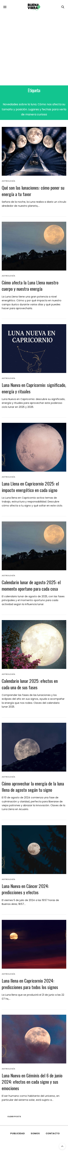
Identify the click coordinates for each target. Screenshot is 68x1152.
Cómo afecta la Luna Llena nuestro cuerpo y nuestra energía (30, 285)
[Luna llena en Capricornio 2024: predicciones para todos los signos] (34, 944)
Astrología (8, 181)
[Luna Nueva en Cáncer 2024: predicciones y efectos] (34, 849)
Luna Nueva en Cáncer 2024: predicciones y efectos (25, 889)
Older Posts (14, 1116)
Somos (35, 1133)
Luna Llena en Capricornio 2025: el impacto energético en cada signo (30, 486)
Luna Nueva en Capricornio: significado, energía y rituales (34, 388)
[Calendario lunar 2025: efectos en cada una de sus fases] (34, 644)
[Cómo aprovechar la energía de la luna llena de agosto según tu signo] (34, 747)
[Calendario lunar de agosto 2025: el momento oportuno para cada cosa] (34, 545)
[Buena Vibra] (34, 6)
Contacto (53, 1133)
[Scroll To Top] (62, 1146)
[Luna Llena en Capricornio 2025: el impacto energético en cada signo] (34, 447)
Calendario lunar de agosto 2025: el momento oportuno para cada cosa (31, 585)
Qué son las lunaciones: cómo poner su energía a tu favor (33, 190)
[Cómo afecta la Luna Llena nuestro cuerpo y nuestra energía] (34, 246)
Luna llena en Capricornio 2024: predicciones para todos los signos (30, 983)
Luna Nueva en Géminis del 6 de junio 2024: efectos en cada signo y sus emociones (32, 1082)
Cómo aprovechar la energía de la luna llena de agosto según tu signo (33, 786)
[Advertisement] (34, 50)
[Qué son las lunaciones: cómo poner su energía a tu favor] (34, 151)
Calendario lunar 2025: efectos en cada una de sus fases (30, 684)
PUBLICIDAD (17, 1133)
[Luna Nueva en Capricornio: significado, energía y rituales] (34, 348)
